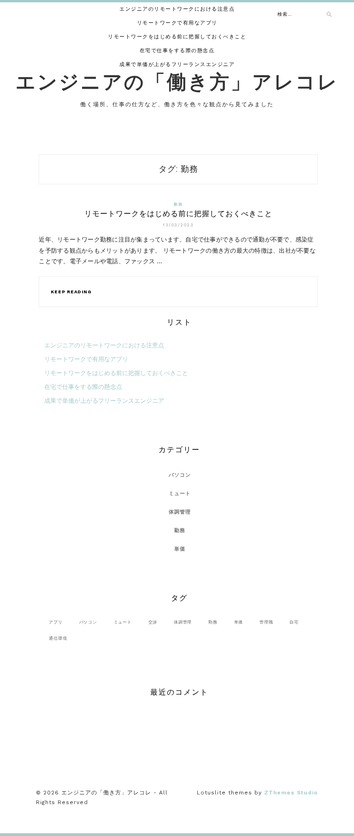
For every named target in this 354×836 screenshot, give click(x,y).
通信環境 (58, 638)
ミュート (180, 494)
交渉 (153, 621)
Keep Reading (71, 291)
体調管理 (180, 512)
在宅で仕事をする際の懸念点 (177, 51)
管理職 (266, 621)
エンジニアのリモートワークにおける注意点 (177, 9)
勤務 (178, 204)
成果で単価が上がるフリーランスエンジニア (177, 64)
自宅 (294, 621)
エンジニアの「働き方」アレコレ (177, 82)
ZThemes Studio (291, 792)
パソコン (180, 475)
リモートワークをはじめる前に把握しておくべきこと (177, 37)
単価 (180, 549)
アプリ (55, 621)
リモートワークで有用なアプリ (177, 23)
